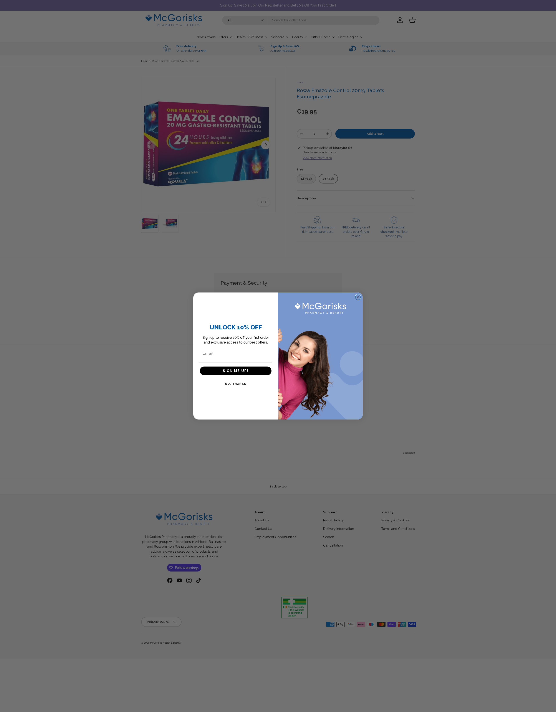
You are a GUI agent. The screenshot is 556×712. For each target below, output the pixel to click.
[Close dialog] (358, 297)
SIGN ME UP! (235, 371)
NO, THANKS (235, 383)
